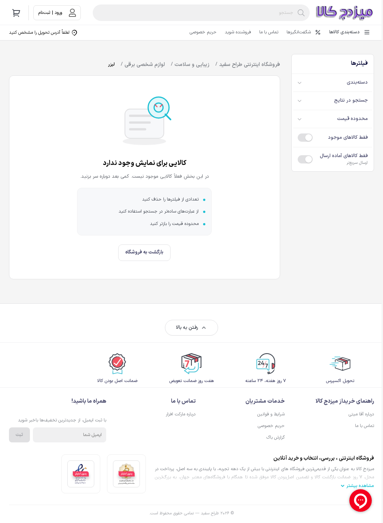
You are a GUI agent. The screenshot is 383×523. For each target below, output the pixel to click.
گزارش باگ (275, 437)
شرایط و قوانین (271, 414)
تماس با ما (268, 32)
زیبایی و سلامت (192, 65)
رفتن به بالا (187, 327)
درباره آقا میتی (361, 414)
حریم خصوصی (203, 32)
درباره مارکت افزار (181, 414)
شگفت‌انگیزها (299, 32)
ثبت (19, 435)
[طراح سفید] (345, 12)
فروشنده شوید (238, 32)
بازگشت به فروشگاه (144, 252)
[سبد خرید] (16, 12)
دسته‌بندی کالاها (344, 32)
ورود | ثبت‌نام (50, 12)
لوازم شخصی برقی (145, 65)
